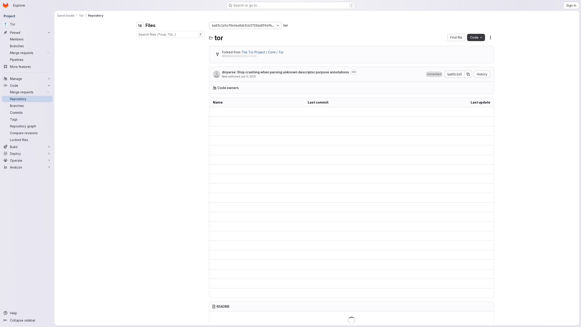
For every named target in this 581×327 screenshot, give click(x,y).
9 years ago (481, 179)
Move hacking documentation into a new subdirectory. (348, 255)
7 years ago (481, 112)
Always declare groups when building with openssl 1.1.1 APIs (351, 293)
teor (224, 76)
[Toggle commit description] (354, 72)
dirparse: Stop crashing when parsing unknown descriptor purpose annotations (285, 72)
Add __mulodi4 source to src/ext (332, 226)
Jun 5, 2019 (248, 76)
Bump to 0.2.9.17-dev (323, 121)
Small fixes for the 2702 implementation (337, 217)
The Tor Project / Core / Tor (262, 52)
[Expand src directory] (140, 79)
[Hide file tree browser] (140, 25)
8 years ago (481, 131)
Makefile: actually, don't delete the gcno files (342, 236)
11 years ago (481, 207)
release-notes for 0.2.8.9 (326, 264)
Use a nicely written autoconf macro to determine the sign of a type (351, 283)
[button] (434, 74)
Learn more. (346, 88)
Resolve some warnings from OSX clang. (338, 274)
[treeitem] (170, 42)
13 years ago (480, 283)
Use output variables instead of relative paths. (342, 207)
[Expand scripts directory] (140, 71)
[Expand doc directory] (140, 57)
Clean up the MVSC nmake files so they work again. (347, 245)
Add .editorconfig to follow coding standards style (345, 169)
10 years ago (480, 140)
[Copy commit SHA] (468, 74)
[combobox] (170, 34)
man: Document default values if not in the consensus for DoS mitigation (351, 131)
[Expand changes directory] (140, 42)
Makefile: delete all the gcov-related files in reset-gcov (350, 188)
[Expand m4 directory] (140, 64)
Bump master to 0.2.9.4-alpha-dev (333, 198)
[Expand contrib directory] (140, 49)
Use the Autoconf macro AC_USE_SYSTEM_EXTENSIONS (350, 140)
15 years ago (480, 217)
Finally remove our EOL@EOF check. (335, 150)
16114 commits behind (238, 57)
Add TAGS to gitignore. (325, 179)
